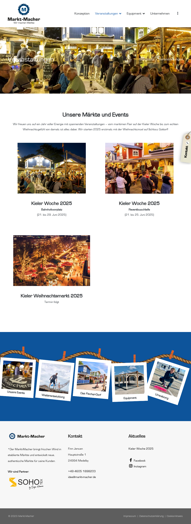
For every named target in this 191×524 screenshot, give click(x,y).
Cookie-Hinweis (175, 516)
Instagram (139, 466)
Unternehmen (160, 13)
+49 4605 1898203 (82, 471)
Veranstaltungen (106, 13)
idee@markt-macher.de (82, 477)
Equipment (134, 13)
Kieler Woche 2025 (141, 448)
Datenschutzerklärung (151, 516)
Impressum (129, 516)
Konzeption (82, 13)
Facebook (139, 460)
